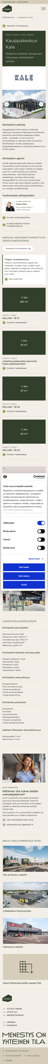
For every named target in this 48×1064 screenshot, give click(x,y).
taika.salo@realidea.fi (24, 207)
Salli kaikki (24, 567)
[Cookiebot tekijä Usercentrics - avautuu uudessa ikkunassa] (34, 477)
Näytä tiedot (34, 559)
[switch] (41, 531)
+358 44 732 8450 (23, 210)
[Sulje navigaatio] (43, 8)
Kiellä (24, 585)
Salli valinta (24, 576)
